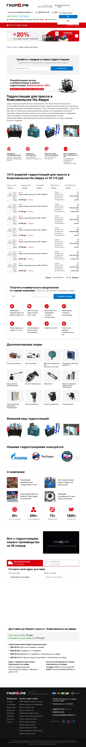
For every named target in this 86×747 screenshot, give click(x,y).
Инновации (11, 710)
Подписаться (62, 68)
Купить (30, 200)
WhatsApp (14, 16)
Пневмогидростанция (27, 725)
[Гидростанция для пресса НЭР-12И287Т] (43, 232)
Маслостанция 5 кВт (26, 707)
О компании (11, 704)
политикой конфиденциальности (47, 744)
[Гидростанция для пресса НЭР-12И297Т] (43, 244)
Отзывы (9, 701)
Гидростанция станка (27, 733)
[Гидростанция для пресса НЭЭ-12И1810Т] (43, 255)
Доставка (10, 713)
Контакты (10, 719)
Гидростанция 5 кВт (26, 710)
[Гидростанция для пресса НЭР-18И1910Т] (43, 196)
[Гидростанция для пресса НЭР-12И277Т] (43, 220)
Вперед (75, 277)
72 (70, 277)
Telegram (25, 16)
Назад (48, 277)
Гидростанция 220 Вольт (28, 719)
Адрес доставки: (50, 573)
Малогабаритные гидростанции (31, 730)
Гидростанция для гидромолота (31, 716)
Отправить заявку (64, 296)
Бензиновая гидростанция (29, 713)
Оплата (9, 722)
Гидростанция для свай (28, 728)
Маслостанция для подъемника (31, 704)
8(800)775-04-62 (62, 709)
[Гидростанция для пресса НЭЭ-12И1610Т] (43, 208)
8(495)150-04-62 (43, 12)
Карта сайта (11, 707)
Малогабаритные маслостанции (31, 701)
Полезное (10, 716)
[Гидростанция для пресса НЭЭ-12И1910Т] (43, 267)
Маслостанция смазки (27, 722)
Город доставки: (14, 573)
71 (67, 277)
